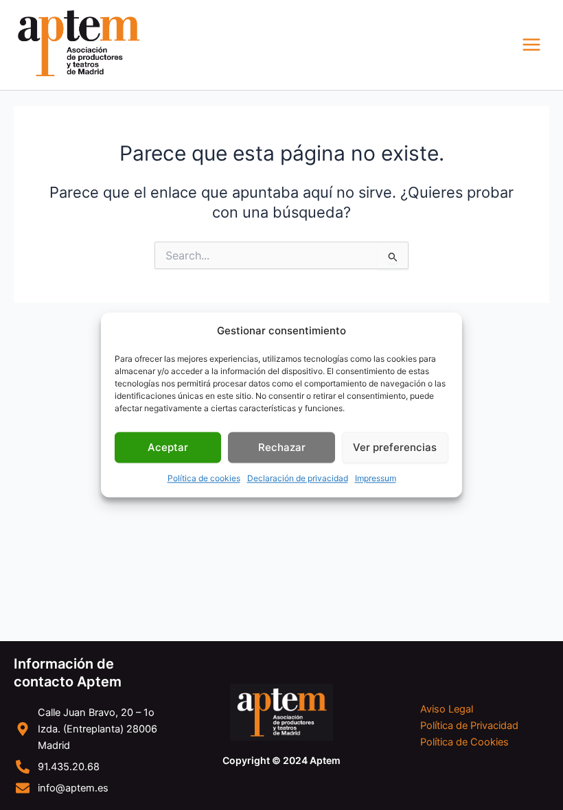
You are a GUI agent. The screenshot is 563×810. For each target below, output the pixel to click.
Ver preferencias (395, 447)
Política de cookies (204, 479)
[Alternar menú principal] (531, 44)
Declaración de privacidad (297, 479)
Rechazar (282, 447)
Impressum (375, 479)
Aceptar (168, 447)
